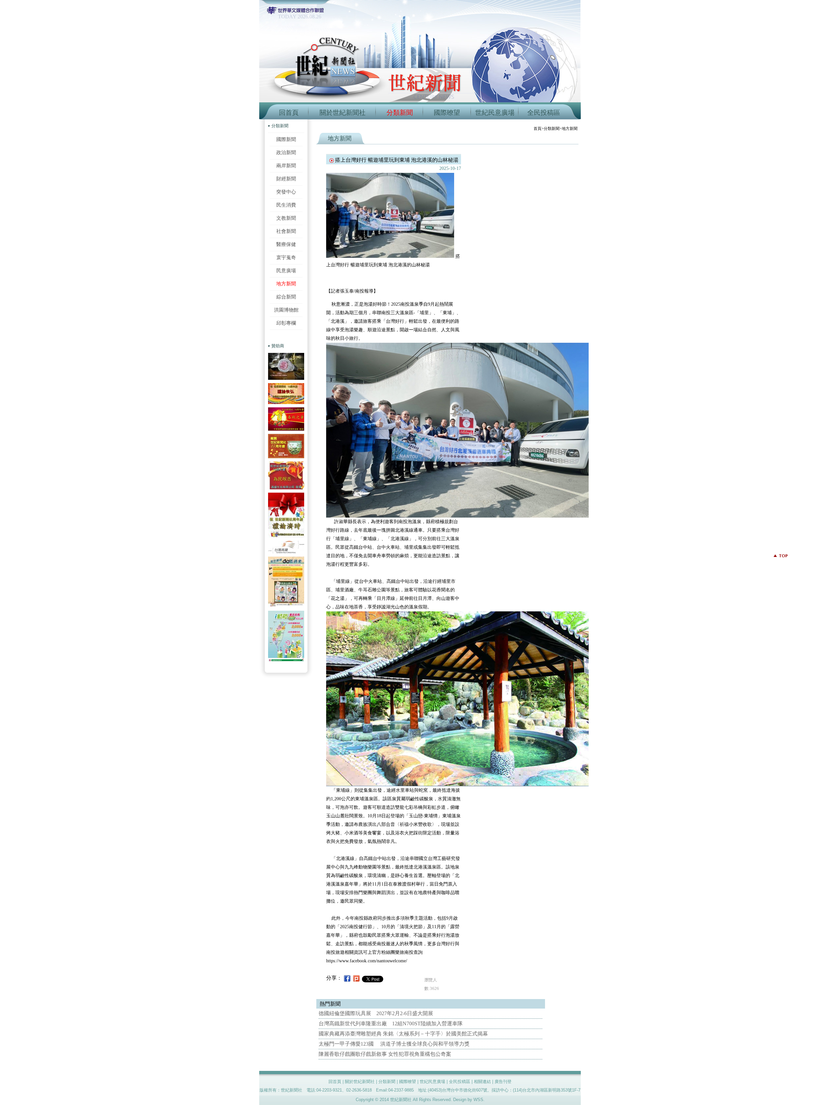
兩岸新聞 (286, 165)
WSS (478, 1099)
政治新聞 (286, 152)
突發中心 (286, 191)
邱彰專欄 (286, 323)
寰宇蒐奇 (286, 257)
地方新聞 (286, 283)
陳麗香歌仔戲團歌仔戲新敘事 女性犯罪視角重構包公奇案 (385, 1054)
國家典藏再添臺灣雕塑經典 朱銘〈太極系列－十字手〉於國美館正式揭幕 (403, 1033)
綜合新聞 (286, 296)
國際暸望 (447, 112)
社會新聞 (286, 231)
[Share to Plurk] (356, 978)
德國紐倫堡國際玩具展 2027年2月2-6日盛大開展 (376, 1013)
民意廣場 (286, 270)
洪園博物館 (286, 310)
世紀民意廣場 (494, 112)
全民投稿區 (543, 112)
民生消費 (286, 205)
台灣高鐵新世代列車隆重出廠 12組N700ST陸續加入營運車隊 (391, 1023)
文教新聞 (286, 218)
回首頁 (289, 112)
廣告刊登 (503, 1081)
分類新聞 (400, 112)
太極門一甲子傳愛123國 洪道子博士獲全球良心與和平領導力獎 (394, 1044)
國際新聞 (286, 139)
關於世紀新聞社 (343, 112)
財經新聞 (286, 178)
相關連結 (482, 1081)
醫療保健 (286, 244)
